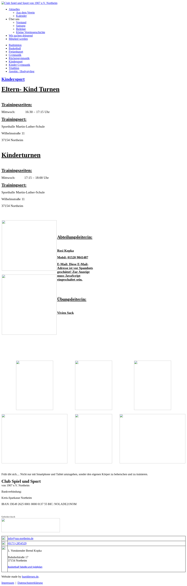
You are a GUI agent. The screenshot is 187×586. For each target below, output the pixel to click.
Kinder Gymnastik (19, 64)
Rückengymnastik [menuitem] (19, 58)
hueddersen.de (30, 576)
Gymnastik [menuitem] (15, 54)
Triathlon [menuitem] (14, 68)
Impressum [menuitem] (7, 582)
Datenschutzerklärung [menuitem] (30, 582)
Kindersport (13, 79)
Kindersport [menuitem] (15, 61)
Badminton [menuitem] (15, 45)
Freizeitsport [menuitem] (16, 51)
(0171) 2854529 (17, 543)
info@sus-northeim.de (20, 538)
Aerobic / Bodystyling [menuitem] (21, 71)
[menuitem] (14, 9)
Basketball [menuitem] (15, 48)
